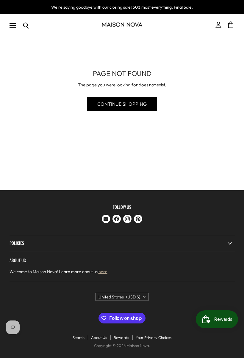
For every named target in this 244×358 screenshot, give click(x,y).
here (102, 271)
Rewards (121, 337)
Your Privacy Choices (154, 337)
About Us (99, 337)
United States (119, 297)
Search (79, 337)
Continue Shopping (122, 104)
